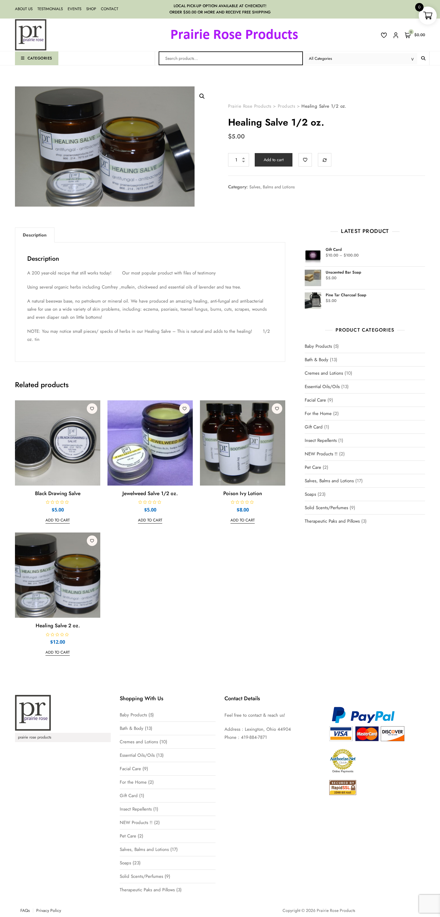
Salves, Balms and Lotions (272, 187)
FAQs (25, 910)
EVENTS (74, 9)
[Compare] (324, 160)
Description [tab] (35, 235)
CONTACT (109, 9)
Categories (40, 58)
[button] (202, 96)
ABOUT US (24, 9)
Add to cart (273, 160)
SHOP (91, 9)
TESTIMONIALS (50, 9)
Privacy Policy (48, 910)
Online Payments (342, 771)
